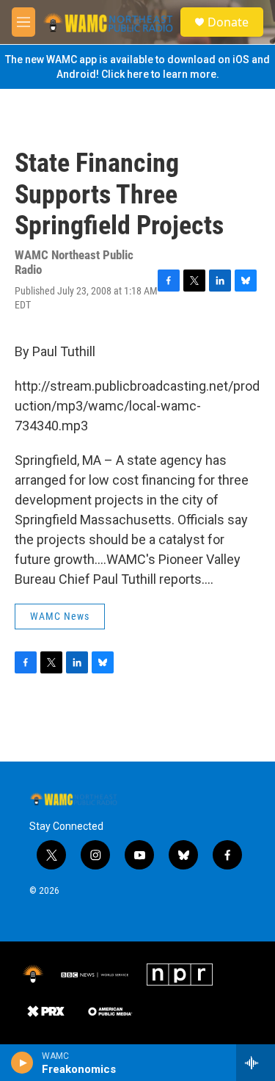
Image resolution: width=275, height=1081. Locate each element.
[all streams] (255, 1062)
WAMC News (59, 616)
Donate (228, 22)
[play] (22, 1062)
